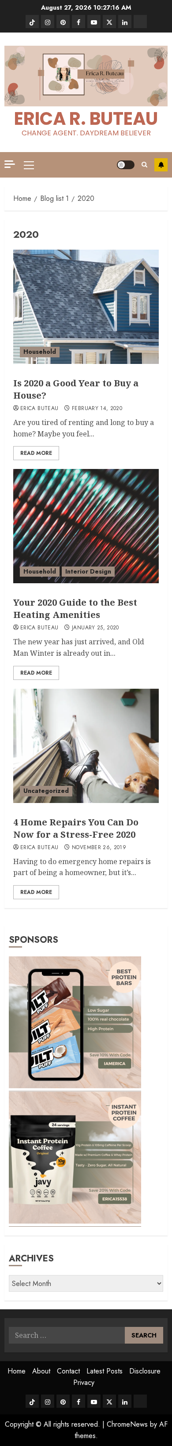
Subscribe (161, 164)
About (41, 1371)
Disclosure (145, 1371)
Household (39, 351)
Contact (68, 1371)
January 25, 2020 (95, 628)
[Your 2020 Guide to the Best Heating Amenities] (86, 526)
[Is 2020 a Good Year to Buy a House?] (86, 307)
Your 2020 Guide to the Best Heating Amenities (75, 608)
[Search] (144, 164)
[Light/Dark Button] (126, 164)
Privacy (83, 1382)
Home (16, 1371)
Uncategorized (46, 790)
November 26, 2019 (99, 847)
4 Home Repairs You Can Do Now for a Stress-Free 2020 (75, 828)
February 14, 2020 (97, 408)
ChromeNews (127, 1424)
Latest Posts (104, 1371)
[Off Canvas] (9, 164)
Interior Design (88, 571)
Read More (36, 453)
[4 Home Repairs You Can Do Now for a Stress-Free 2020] (86, 746)
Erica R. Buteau (86, 118)
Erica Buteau (39, 408)
